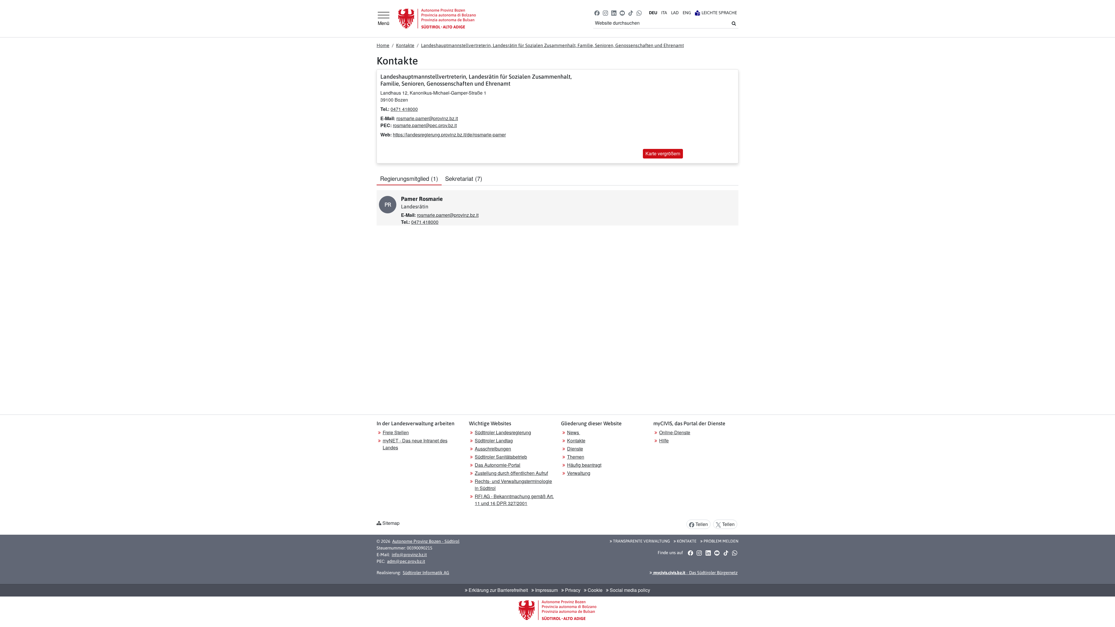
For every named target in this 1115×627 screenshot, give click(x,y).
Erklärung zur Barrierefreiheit (497, 590)
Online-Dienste (674, 432)
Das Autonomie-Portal (497, 465)
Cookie (595, 590)
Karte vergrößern (662, 153)
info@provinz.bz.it (409, 554)
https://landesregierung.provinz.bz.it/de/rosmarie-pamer (449, 134)
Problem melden (720, 541)
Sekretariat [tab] (463, 178)
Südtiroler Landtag (494, 440)
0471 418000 (404, 109)
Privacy (572, 590)
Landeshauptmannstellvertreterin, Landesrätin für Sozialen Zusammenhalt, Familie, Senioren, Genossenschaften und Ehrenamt (552, 45)
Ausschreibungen (493, 448)
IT (664, 12)
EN (687, 12)
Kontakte (405, 45)
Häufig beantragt (584, 465)
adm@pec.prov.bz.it (406, 561)
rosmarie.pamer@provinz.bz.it (427, 118)
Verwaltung (578, 473)
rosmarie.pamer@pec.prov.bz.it (425, 125)
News (573, 432)
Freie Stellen (396, 432)
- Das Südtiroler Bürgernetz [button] (695, 572)
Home (383, 45)
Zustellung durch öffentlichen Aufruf (511, 473)
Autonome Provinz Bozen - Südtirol (425, 541)
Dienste (575, 448)
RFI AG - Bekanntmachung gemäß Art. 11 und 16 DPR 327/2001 (514, 500)
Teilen (701, 524)
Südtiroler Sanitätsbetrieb (501, 456)
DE (653, 12)
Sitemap (391, 523)
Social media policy (629, 590)
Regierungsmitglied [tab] (409, 178)
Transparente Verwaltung (641, 541)
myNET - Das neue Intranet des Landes (415, 444)
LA (675, 12)
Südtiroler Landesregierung (503, 432)
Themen (575, 456)
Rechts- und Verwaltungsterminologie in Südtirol (513, 484)
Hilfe (664, 440)
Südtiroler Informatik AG (426, 572)
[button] (596, 13)
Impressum (546, 590)
